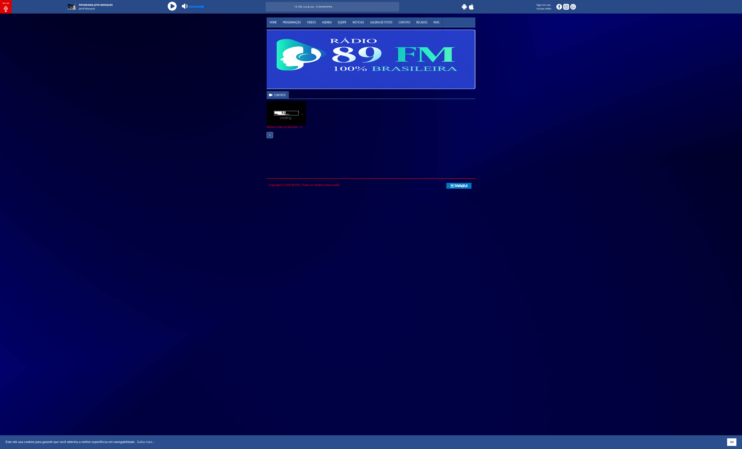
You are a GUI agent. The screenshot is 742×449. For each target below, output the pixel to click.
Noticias (358, 22)
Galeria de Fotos (381, 22)
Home (273, 22)
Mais (436, 22)
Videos (311, 22)
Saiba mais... (146, 442)
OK (732, 442)
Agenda (327, 22)
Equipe (342, 22)
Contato (404, 22)
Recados (421, 22)
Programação (292, 22)
